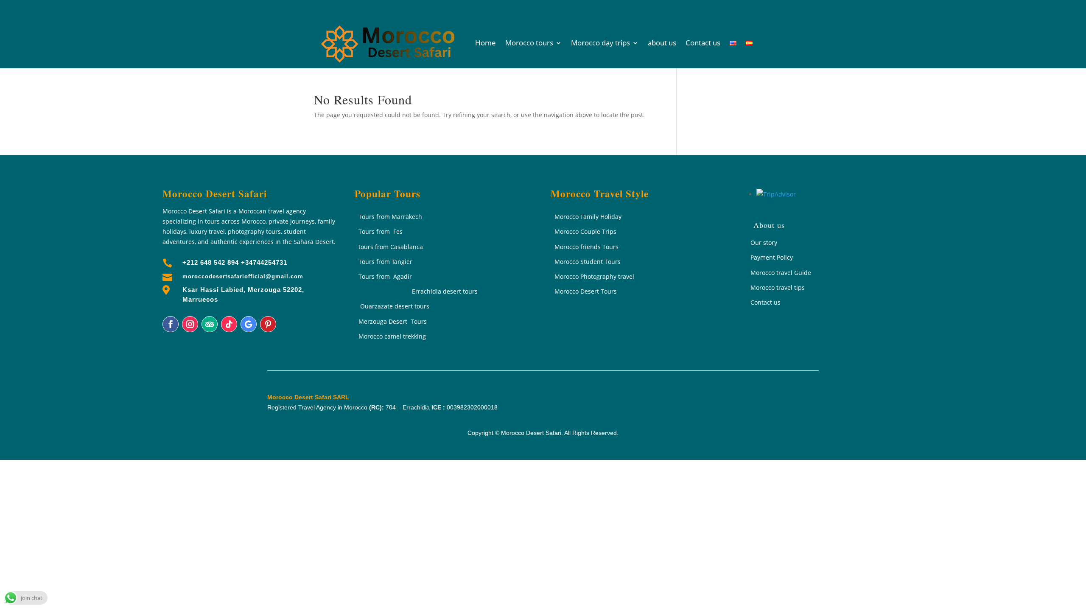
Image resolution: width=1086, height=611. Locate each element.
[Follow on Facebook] (170, 324)
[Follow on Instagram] (190, 324)
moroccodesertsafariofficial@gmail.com (242, 276)
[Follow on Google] (249, 324)
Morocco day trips (600, 43)
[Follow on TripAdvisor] (210, 324)
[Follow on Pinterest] (268, 324)
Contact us (703, 43)
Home (485, 43)
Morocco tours (529, 43)
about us (662, 43)
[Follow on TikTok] (229, 324)
